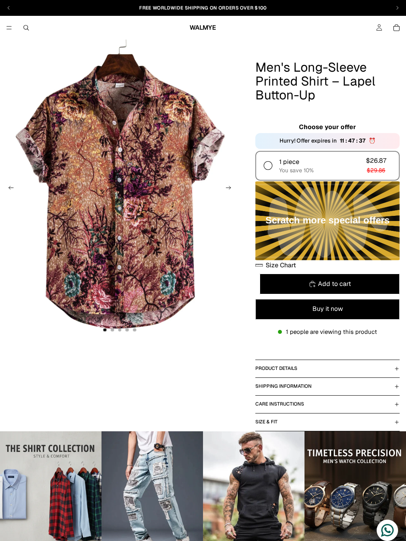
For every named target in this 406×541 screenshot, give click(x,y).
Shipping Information (283, 386)
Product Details (276, 368)
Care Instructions (279, 404)
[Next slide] (230, 189)
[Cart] (396, 27)
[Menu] (9, 28)
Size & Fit (266, 422)
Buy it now (327, 309)
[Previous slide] (8, 189)
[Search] (26, 27)
